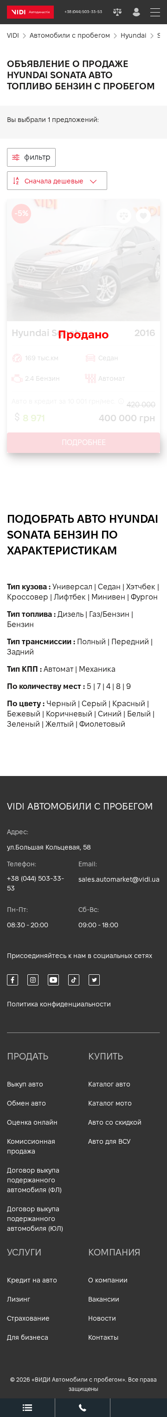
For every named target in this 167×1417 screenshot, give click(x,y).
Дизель (71, 614)
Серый (94, 704)
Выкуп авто (25, 1084)
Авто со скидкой (114, 1122)
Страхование (28, 1318)
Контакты (103, 1337)
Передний (130, 642)
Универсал (72, 587)
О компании (108, 1280)
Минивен (108, 597)
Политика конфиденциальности (59, 1004)
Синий (110, 714)
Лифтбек (70, 597)
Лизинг (18, 1299)
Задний (20, 652)
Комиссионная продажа (31, 1146)
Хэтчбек (140, 587)
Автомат (58, 669)
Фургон (144, 597)
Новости (102, 1318)
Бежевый (23, 714)
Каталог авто (109, 1084)
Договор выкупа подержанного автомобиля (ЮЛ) (35, 1218)
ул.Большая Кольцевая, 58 (49, 847)
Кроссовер (27, 597)
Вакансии (103, 1299)
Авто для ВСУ (109, 1141)
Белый (139, 714)
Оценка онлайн (32, 1122)
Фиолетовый (102, 724)
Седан (109, 587)
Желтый (59, 724)
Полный (91, 642)
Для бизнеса (27, 1337)
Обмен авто (26, 1103)
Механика (97, 669)
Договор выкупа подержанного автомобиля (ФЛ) (34, 1180)
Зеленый (23, 724)
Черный (61, 704)
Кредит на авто (32, 1280)
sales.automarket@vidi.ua (119, 879)
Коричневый (69, 714)
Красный (128, 704)
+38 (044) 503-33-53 (35, 883)
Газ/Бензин (109, 614)
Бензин (20, 624)
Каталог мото (110, 1103)
